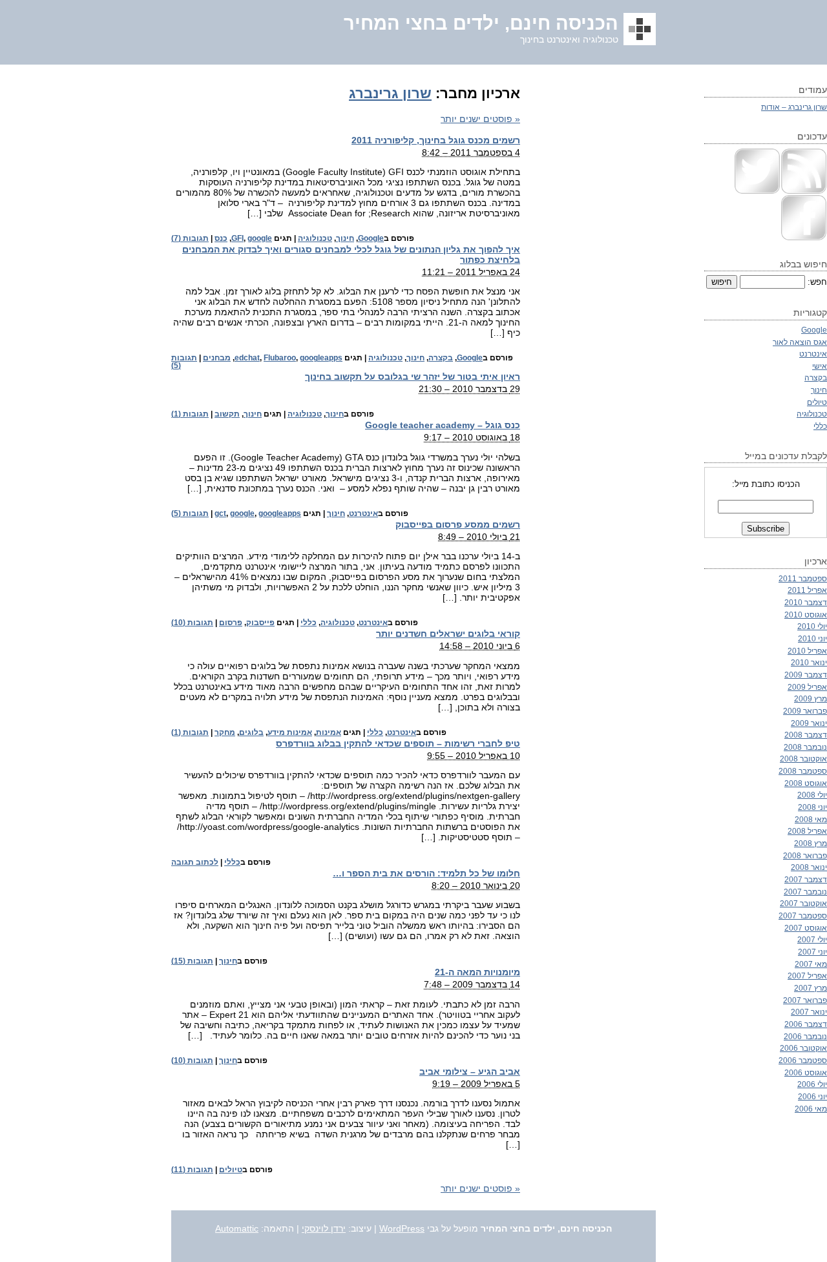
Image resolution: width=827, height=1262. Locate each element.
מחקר (225, 732)
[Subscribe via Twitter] (757, 191)
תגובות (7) (190, 238)
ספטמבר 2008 (803, 771)
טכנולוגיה (315, 238)
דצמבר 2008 (805, 734)
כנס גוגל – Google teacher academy (442, 425)
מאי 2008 (811, 819)
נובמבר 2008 (805, 747)
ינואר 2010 (809, 662)
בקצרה (440, 358)
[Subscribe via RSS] (803, 191)
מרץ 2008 (810, 843)
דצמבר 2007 (805, 879)
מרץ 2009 (810, 698)
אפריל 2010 (807, 651)
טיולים (230, 1170)
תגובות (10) (192, 622)
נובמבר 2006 (805, 1036)
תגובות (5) (190, 513)
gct (220, 513)
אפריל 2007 (807, 975)
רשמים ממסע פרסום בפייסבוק (457, 524)
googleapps (321, 358)
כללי (308, 622)
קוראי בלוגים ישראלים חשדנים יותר (448, 633)
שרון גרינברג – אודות (794, 107)
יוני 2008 (812, 807)
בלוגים (251, 732)
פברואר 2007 (805, 1000)
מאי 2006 (811, 1108)
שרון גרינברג (390, 93)
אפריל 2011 (807, 590)
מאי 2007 (811, 964)
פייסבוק (260, 622)
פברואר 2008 (805, 855)
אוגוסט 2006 (805, 1072)
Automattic (236, 1228)
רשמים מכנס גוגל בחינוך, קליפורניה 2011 (435, 140)
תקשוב (227, 414)
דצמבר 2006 (805, 1024)
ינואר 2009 (809, 723)
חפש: (817, 282)
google (259, 238)
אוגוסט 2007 (805, 928)
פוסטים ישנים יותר (480, 119)
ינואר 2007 (809, 1012)
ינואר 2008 (809, 867)
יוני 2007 (812, 951)
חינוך (345, 238)
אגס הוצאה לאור (800, 342)
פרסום (230, 622)
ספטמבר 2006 (803, 1060)
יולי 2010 (812, 626)
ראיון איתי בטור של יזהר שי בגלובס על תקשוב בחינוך (412, 376)
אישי (819, 366)
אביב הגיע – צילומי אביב (469, 1071)
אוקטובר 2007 (803, 903)
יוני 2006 (812, 1096)
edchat (247, 358)
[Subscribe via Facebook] (803, 238)
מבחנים (217, 358)
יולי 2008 (812, 795)
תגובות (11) (192, 1170)
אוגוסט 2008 (805, 783)
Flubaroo (280, 358)
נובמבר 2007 (805, 891)
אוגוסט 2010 (805, 614)
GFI (237, 238)
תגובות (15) (192, 961)
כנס (221, 238)
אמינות (328, 732)
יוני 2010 (812, 638)
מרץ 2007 (810, 988)
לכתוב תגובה (194, 862)
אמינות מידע (289, 732)
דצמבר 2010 (805, 602)
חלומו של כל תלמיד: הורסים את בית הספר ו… (426, 873)
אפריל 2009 (807, 687)
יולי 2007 (812, 939)
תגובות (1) (190, 414)
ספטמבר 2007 (803, 915)
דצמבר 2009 (805, 674)
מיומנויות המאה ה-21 (477, 972)
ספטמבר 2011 (803, 578)
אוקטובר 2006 (803, 1048)
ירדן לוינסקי (324, 1228)
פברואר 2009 (805, 711)
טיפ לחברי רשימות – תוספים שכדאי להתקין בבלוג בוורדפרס (398, 743)
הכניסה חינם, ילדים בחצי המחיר (481, 23)
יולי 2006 (812, 1084)
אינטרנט (363, 513)
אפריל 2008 (807, 831)
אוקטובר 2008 (803, 758)
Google (371, 238)
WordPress (401, 1228)
